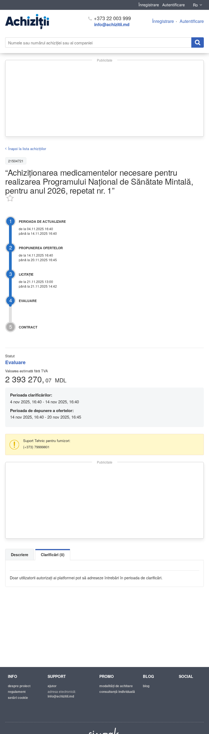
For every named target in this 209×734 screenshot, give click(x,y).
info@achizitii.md (112, 24)
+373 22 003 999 (112, 18)
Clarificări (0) (52, 554)
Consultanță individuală (117, 691)
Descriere (19, 554)
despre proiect (19, 685)
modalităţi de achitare (116, 685)
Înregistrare (149, 4)
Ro (195, 5)
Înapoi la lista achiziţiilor (27, 148)
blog (146, 685)
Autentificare (173, 4)
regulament (17, 691)
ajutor (52, 685)
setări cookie (18, 697)
